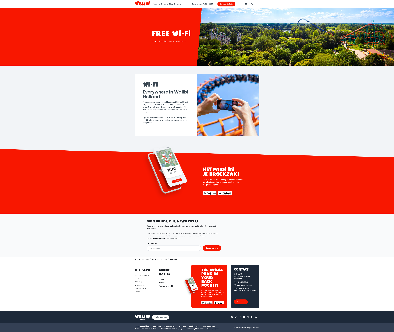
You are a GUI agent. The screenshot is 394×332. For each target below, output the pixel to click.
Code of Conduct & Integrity (171, 329)
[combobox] (204, 4)
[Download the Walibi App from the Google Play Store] (206, 302)
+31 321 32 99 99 (242, 282)
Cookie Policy (194, 326)
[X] (248, 317)
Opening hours (140, 278)
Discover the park (160, 4)
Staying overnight (142, 288)
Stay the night (175, 4)
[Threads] (256, 317)
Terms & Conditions (142, 326)
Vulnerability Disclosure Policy (146, 329)
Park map (139, 282)
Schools (162, 279)
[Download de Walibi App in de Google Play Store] (209, 193)
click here (202, 236)
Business (162, 283)
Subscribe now (212, 248)
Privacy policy (169, 326)
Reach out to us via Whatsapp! (245, 290)
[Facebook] (232, 317)
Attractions (139, 285)
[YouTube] (244, 317)
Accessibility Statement (194, 329)
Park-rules (182, 326)
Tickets (137, 292)
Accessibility (211, 329)
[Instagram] (236, 317)
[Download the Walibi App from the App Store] (219, 302)
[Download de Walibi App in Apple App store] (225, 193)
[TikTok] (240, 317)
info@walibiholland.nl (244, 285)
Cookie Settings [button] (209, 326)
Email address (152, 244)
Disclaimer (157, 326)
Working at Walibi (166, 286)
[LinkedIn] (252, 317)
